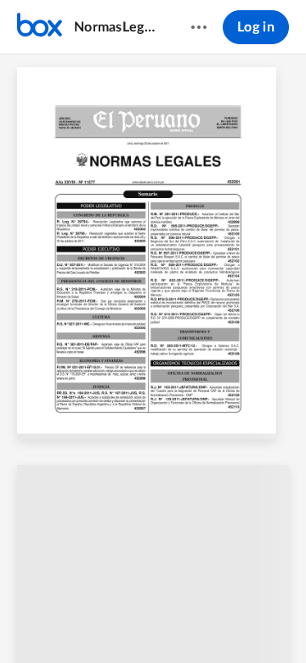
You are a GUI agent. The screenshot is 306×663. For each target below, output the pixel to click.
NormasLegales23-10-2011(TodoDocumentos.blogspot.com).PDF (116, 27)
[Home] (39, 27)
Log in (256, 27)
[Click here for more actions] (199, 27)
